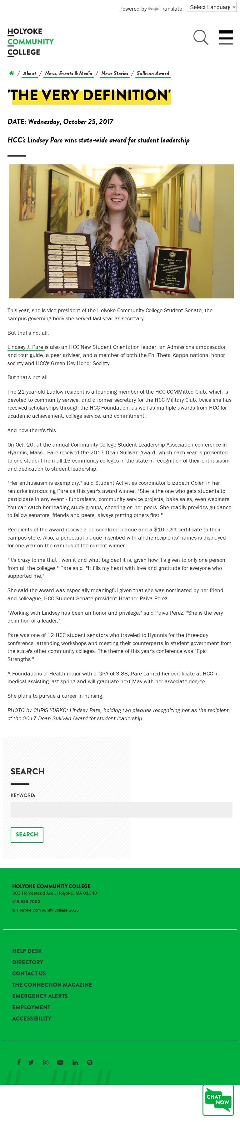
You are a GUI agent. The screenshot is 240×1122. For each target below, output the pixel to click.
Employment (31, 1007)
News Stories (114, 73)
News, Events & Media (68, 73)
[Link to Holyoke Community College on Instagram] (46, 1062)
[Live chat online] (218, 1100)
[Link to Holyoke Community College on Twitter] (31, 1062)
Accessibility (32, 1019)
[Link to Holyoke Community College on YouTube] (60, 1062)
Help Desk (27, 951)
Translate (171, 8)
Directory (27, 962)
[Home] (12, 73)
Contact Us (29, 973)
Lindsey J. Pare (26, 346)
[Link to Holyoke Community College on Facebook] (19, 1062)
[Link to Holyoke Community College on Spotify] (90, 1062)
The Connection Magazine (52, 985)
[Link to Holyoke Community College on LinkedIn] (75, 1062)
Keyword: (23, 795)
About (29, 73)
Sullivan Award (153, 73)
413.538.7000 (26, 901)
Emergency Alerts (40, 996)
